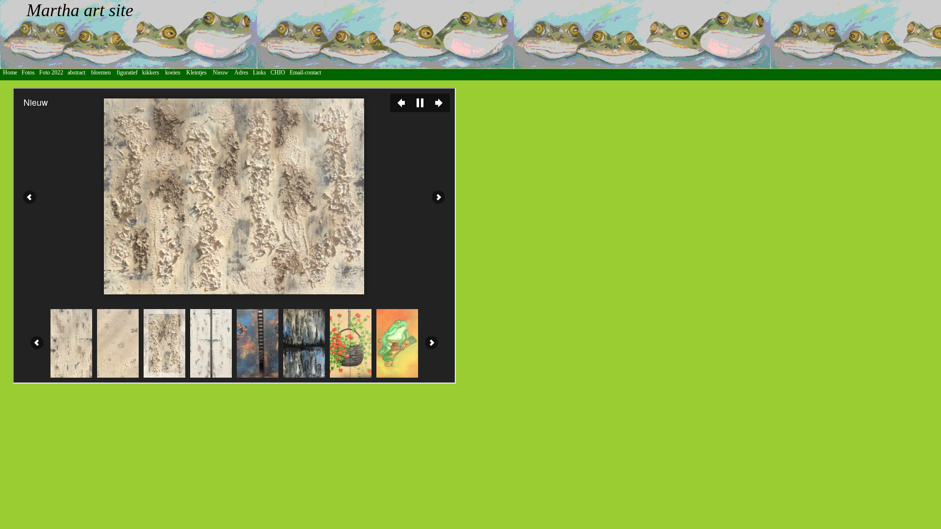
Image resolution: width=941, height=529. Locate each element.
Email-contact (307, 72)
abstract (76, 72)
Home (10, 72)
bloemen (101, 72)
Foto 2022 (53, 72)
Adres (243, 72)
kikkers (150, 72)
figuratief (127, 72)
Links (262, 72)
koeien (172, 72)
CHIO (280, 72)
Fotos (30, 72)
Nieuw (220, 72)
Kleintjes (197, 72)
